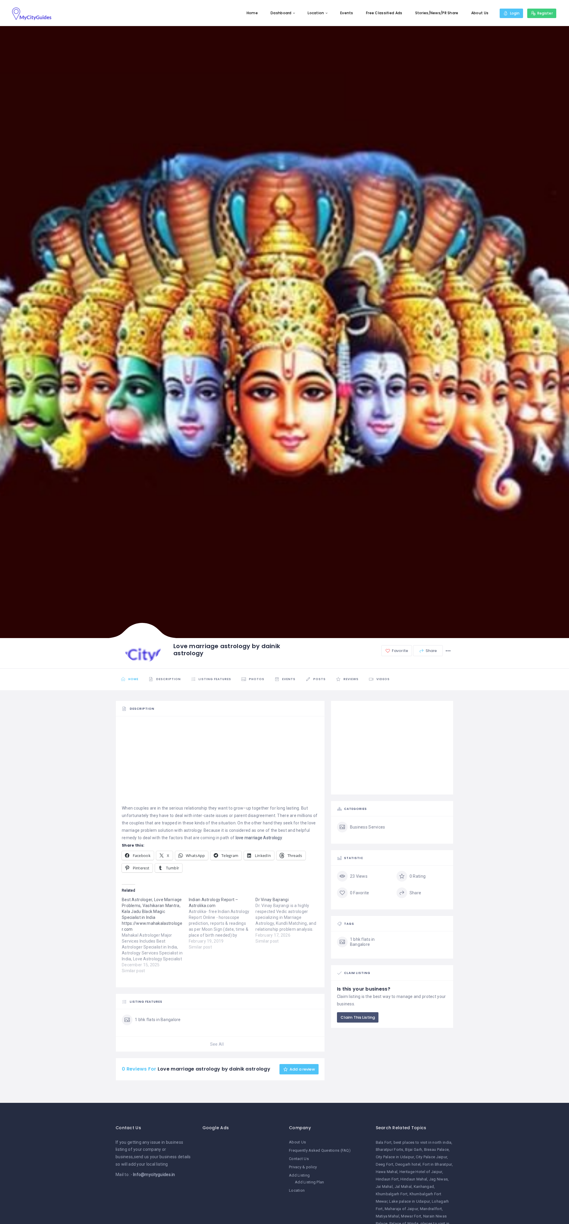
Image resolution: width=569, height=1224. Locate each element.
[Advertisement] (220, 763)
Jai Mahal (384, 1186)
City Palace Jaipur (431, 1157)
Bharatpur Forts (389, 1149)
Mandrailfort (431, 1209)
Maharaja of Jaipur (401, 1209)
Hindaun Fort (387, 1179)
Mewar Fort (411, 1216)
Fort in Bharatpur (437, 1164)
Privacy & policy (303, 1167)
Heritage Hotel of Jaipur (420, 1171)
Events (346, 12)
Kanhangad (424, 1186)
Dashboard (281, 12)
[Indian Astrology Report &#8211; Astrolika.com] (222, 923)
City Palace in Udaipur (395, 1157)
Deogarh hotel (408, 1164)
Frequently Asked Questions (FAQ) (320, 1150)
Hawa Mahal (387, 1171)
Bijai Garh (413, 1149)
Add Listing (299, 1175)
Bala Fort (384, 1142)
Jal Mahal (403, 1186)
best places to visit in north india (423, 1142)
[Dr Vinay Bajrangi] (288, 920)
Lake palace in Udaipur (409, 1201)
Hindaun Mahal (413, 1179)
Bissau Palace (436, 1149)
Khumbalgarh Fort (391, 1194)
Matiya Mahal (387, 1216)
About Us (479, 12)
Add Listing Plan (309, 1182)
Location (316, 12)
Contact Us (299, 1158)
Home (252, 12)
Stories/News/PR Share (436, 12)
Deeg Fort (385, 1164)
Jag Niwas (438, 1179)
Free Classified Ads (384, 12)
